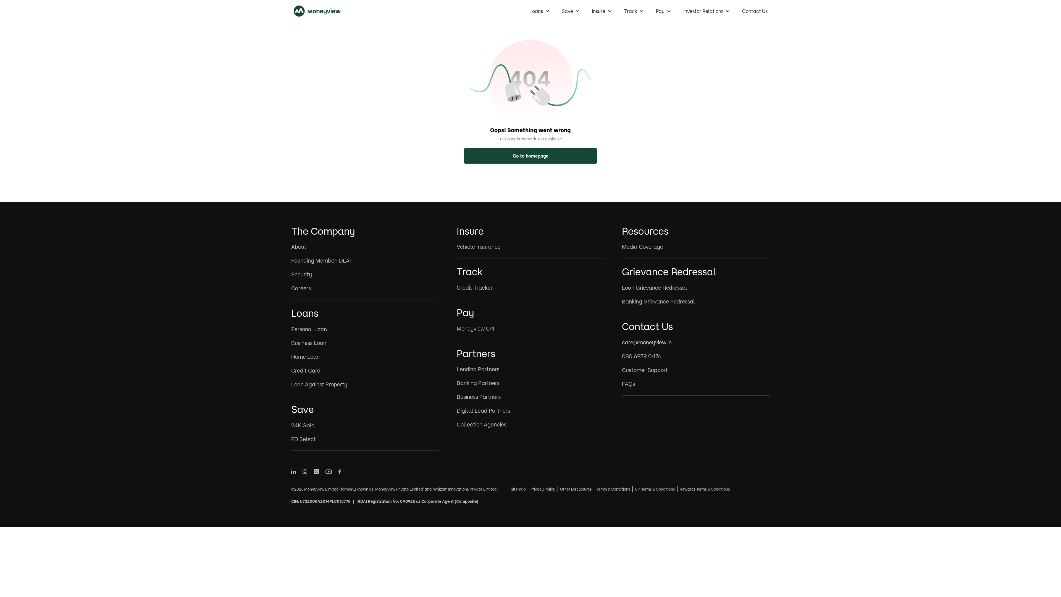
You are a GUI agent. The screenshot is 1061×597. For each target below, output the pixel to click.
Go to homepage (530, 155)
